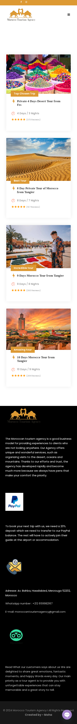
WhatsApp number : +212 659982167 (29, 603)
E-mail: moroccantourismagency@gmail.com (35, 612)
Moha (48, 715)
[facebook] (21, 2)
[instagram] (26, 2)
